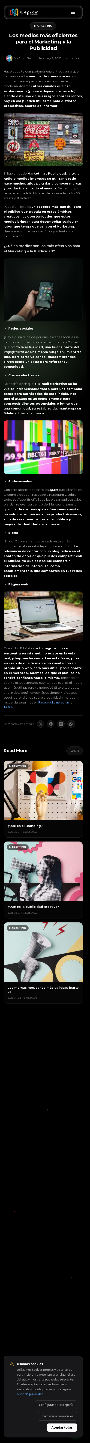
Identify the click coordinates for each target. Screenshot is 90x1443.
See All (74, 750)
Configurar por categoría (56, 1405)
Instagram (62, 702)
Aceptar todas (61, 1427)
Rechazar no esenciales (57, 1416)
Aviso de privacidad (30, 1394)
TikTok (8, 707)
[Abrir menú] (73, 12)
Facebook (46, 702)
